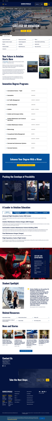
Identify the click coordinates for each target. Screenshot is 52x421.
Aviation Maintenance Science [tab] (23, 124)
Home (3, 8)
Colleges (15, 8)
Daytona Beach (5, 61)
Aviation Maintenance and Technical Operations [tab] (21, 119)
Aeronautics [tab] (21, 95)
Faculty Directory (17, 393)
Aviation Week (20, 320)
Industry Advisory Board (22, 317)
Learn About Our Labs (8, 196)
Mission (3, 44)
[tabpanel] (26, 229)
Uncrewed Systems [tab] (20, 148)
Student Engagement (22, 41)
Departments (37, 44)
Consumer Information (30, 395)
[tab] (7, 212)
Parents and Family (17, 391)
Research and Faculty (22, 39)
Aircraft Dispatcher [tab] (21, 104)
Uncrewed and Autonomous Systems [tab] (21, 143)
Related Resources (22, 46)
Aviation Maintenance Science (38, 266)
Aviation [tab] (23, 109)
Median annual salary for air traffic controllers (43, 60)
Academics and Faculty (9, 8)
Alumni (15, 395)
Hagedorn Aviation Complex (7, 41)
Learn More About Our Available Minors (25, 165)
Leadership (20, 44)
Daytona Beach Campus (6, 317)
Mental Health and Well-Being (40, 41)
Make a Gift (36, 317)
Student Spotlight (5, 46)
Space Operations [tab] (23, 138)
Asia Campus (10, 400)
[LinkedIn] (2, 365)
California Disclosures (30, 404)
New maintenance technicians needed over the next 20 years (44, 74)
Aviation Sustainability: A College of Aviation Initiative (8, 321)
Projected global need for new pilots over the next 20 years (32, 67)
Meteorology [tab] (21, 129)
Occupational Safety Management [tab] (20, 134)
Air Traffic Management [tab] (23, 100)
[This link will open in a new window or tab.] (39, 391)
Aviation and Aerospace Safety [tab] (21, 114)
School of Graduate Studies (37, 273)
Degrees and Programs (6, 39)
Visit (42, 4)
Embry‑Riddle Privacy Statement (12, 419)
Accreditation (29, 393)
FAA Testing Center (37, 320)
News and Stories (38, 46)
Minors (36, 39)
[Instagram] (4, 365)
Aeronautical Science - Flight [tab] (21, 90)
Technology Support (25, 413)
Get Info (37, 4)
